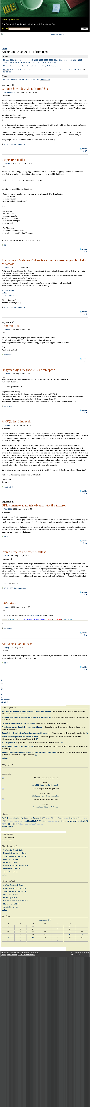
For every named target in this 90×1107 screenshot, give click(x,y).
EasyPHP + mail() (13, 159)
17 (51, 69)
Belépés (4, 19)
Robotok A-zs (11, 326)
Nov (52, 66)
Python (20, 824)
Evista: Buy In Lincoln (10, 862)
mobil (79, 821)
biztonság (18, 818)
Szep (44, 66)
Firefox (73, 818)
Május (28, 66)
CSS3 (42, 818)
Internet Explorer (20, 821)
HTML (86, 818)
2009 (51, 60)
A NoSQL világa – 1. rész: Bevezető (45, 785)
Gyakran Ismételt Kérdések (26, 954)
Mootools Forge (8, 290)
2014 (75, 60)
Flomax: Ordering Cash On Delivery (15, 853)
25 (75, 69)
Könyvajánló (34, 79)
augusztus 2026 (45, 920)
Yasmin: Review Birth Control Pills (14, 856)
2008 (46, 60)
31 (10, 72)
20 (60, 69)
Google (80, 818)
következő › (5, 699)
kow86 (6, 556)
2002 (17, 60)
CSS (36, 817)
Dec (56, 66)
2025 (49, 62)
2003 (21, 60)
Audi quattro (35, 615)
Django (54, 818)
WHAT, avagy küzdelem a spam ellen (45, 796)
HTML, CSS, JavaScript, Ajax (15, 144)
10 (29, 69)
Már (19, 66)
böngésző (28, 818)
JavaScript (33, 820)
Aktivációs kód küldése (17, 644)
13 (38, 69)
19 (57, 69)
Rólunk (3, 954)
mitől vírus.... (10, 603)
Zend (41, 824)
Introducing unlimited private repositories (17, 746)
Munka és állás (39, 24)
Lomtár (7, 330)
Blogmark (13, 79)
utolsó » (4, 702)
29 (4, 72)
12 (35, 69)
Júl (36, 66)
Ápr (23, 66)
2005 (31, 60)
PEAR (4, 824)
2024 (44, 62)
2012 (65, 60)
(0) (27, 714)
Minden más (8, 355)
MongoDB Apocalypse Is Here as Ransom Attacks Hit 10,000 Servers (27, 717)
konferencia (63, 821)
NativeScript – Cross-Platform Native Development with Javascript (26, 733)
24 (72, 69)
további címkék (7, 826)
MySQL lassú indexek (16, 421)
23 (69, 69)
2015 (80, 60)
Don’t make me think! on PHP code (45, 807)
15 (44, 69)
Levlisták (30, 24)
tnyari (6, 268)
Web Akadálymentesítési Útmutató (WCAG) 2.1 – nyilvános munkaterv (27, 711)
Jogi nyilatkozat (15, 952)
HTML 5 (5, 821)
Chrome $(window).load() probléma (25, 88)
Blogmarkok (10, 24)
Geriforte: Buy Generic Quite (13, 850)
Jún (32, 66)
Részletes (5, 28)
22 (66, 69)
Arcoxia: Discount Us (10, 872)
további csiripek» (8, 840)
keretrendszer (52, 821)
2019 (20, 62)
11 (32, 69)
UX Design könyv (8, 742)
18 (53, 69)
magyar (72, 821)
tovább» (5, 758)
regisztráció (15, 19)
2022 (34, 62)
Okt (48, 66)
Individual (7, 163)
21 (63, 69)
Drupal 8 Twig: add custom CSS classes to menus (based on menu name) (29, 752)
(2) (11, 720)
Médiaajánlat (35, 952)
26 (78, 69)
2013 (70, 60)
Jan (11, 66)
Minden (6, 60)
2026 (54, 62)
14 (41, 69)
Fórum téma (45, 79)
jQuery (44, 821)
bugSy (6, 647)
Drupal (60, 818)
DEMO (4, 293)
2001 (12, 60)
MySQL (84, 821)
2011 (60, 60)
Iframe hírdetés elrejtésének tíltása (24, 552)
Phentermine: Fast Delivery (12, 869)
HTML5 (11, 821)
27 (81, 69)
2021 (30, 62)
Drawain (7, 425)
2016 (5, 62)
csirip (84, 149)
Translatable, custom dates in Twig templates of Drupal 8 (22, 727)
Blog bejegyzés (23, 79)
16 (48, 69)
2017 (10, 62)
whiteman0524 (9, 92)
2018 (15, 62)
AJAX (5, 818)
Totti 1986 (8, 509)
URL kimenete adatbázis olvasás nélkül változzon (34, 505)
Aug (39, 66)
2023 (39, 62)
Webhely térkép (12, 954)
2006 (36, 60)
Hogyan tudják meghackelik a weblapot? (28, 370)
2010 (56, 60)
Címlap (4, 49)
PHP (6, 245)
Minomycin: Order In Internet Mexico (15, 865)
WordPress (35, 824)
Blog (3, 24)
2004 (26, 60)
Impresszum (5, 952)
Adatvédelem (25, 952)
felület (66, 818)
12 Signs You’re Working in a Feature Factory (18, 723)
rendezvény (27, 824)
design (48, 818)
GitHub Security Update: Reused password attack (20, 737)
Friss (53, 24)
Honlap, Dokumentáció (10, 295)
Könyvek (48, 24)
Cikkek (17, 24)
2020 (25, 62)
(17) (37, 739)
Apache (11, 818)
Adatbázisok (8, 487)
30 (7, 72)
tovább (4, 875)
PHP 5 (14, 824)
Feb (15, 66)
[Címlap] (9, 6)
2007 (41, 60)
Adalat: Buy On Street (10, 859)
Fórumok (23, 24)
